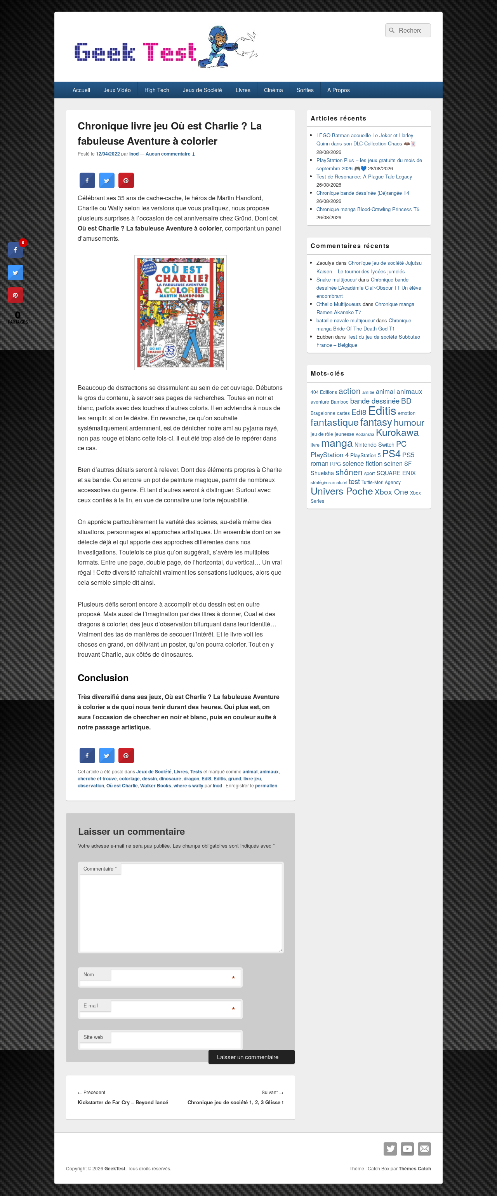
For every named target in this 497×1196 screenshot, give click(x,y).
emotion (406, 412)
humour (409, 421)
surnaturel (337, 482)
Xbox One (391, 491)
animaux (269, 771)
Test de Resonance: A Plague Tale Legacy (364, 176)
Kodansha (365, 434)
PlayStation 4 (330, 454)
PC (401, 443)
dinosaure (170, 778)
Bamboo (340, 401)
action (350, 390)
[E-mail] (424, 1149)
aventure (320, 401)
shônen (349, 471)
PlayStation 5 (365, 455)
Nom (88, 974)
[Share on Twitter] (107, 186)
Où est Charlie (122, 785)
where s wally (188, 785)
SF (408, 463)
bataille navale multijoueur (345, 320)
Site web (93, 1036)
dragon (191, 778)
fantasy (376, 421)
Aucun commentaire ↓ (170, 153)
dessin (149, 778)
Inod (134, 153)
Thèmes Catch (415, 1168)
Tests (196, 771)
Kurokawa (397, 432)
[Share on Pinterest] (126, 186)
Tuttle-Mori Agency (381, 482)
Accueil (81, 90)
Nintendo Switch (374, 444)
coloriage (129, 778)
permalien (266, 785)
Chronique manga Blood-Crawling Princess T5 (367, 209)
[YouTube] (407, 1149)
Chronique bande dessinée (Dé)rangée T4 (362, 192)
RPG (335, 463)
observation (91, 785)
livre (315, 444)
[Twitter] (390, 1149)
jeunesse (344, 433)
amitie (368, 392)
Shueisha (322, 473)
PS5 (408, 454)
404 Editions (324, 391)
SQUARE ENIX (396, 473)
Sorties (305, 90)
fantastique (335, 421)
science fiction (362, 463)
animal (250, 771)
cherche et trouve (97, 778)
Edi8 (206, 778)
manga (337, 442)
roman (319, 463)
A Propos (338, 90)
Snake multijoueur (336, 279)
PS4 (391, 453)
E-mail (90, 1005)
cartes (343, 413)
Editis (220, 778)
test (354, 481)
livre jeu (252, 778)
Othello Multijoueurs (338, 304)
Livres (243, 90)
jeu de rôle (322, 433)
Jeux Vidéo (117, 90)
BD (406, 400)
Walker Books (155, 785)
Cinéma (273, 90)
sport (369, 473)
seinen (393, 463)
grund (234, 778)
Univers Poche (342, 490)
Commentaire (100, 868)
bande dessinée (375, 400)
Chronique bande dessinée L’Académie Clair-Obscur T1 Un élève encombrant (368, 287)
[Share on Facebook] (87, 186)
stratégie (319, 482)
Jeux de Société (202, 90)
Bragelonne (323, 413)
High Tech (156, 90)
